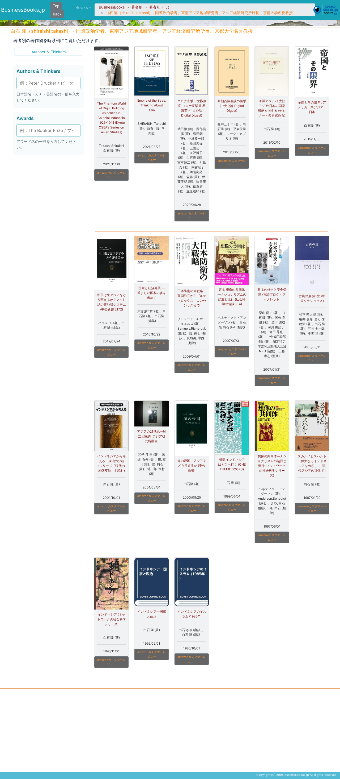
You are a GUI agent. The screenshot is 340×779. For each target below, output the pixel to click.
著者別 (136, 7)
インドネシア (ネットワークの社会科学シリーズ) (111, 619)
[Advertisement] (48, 244)
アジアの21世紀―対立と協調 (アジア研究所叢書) (151, 436)
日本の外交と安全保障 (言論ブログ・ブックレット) (272, 294)
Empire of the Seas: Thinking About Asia (151, 105)
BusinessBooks (112, 7)
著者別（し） (160, 7)
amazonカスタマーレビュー (111, 175)
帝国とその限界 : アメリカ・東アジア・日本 (312, 107)
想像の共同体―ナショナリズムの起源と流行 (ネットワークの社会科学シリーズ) (272, 465)
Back (57, 14)
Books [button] (81, 7)
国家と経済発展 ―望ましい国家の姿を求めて (151, 293)
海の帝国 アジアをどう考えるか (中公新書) (191, 465)
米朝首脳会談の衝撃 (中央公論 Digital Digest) (232, 106)
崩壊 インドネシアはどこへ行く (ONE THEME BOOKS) (232, 464)
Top (56, 5)
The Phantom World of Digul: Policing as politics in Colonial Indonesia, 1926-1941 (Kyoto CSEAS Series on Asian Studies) (111, 117)
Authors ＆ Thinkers (49, 51)
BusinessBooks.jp (23, 10)
